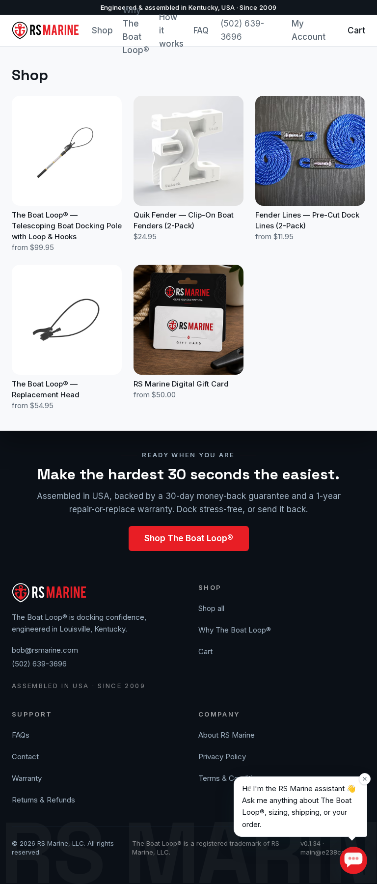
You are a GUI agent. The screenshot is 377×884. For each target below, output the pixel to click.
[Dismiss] (365, 779)
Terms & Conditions (231, 778)
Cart (356, 30)
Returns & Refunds (43, 799)
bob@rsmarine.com (45, 650)
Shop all (211, 608)
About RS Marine (226, 735)
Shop (102, 30)
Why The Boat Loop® (136, 30)
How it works (171, 30)
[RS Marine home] (46, 30)
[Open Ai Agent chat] (353, 860)
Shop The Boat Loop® (188, 538)
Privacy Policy (222, 756)
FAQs (20, 735)
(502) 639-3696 (242, 30)
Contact (25, 756)
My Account (308, 30)
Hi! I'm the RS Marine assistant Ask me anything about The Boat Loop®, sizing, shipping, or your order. (299, 806)
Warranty (27, 778)
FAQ (201, 30)
